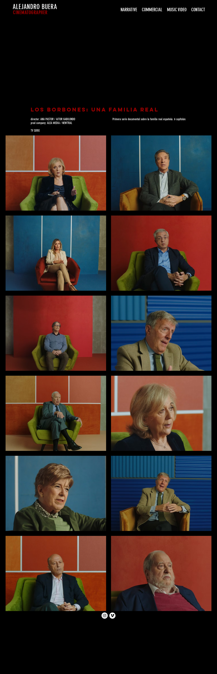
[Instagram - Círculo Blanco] (105, 615)
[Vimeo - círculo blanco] (112, 615)
